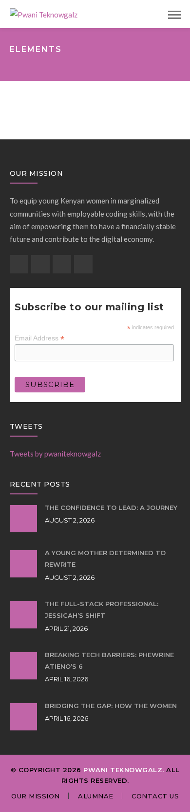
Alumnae (96, 796)
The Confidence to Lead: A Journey (111, 507)
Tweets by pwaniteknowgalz (55, 453)
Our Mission (35, 796)
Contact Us (155, 796)
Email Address (39, 338)
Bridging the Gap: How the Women (111, 706)
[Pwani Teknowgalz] (43, 13)
